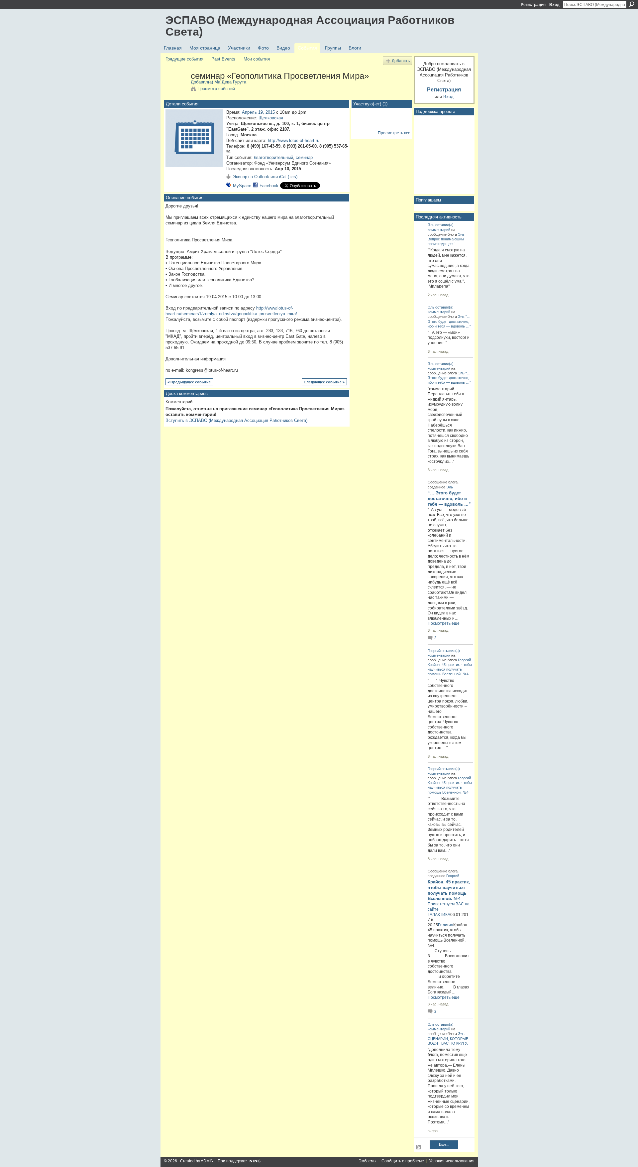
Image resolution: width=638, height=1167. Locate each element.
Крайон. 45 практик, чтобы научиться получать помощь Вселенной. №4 (450, 669)
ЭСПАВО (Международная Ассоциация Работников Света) (310, 26)
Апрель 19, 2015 (258, 112)
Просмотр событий (216, 88)
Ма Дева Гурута (230, 81)
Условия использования (452, 1161)
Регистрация (533, 4)
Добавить (401, 61)
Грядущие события (184, 59)
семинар (304, 157)
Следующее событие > (324, 382)
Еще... (444, 1144)
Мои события (257, 59)
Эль (431, 225)
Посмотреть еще (444, 623)
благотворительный (273, 157)
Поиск (631, 4)
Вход (554, 4)
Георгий (434, 651)
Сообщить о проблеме (402, 1161)
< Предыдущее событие (189, 382)
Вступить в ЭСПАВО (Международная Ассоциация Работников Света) (236, 420)
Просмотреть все (394, 133)
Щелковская (271, 117)
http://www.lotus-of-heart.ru (293, 140)
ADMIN (207, 1161)
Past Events (223, 59)
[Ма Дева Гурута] (176, 90)
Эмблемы (367, 1161)
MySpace (242, 185)
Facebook (269, 185)
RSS (419, 1147)
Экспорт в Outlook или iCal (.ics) (265, 176)
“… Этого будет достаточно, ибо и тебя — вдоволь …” (449, 321)
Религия (445, 925)
